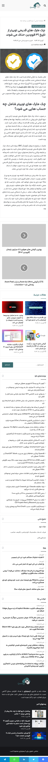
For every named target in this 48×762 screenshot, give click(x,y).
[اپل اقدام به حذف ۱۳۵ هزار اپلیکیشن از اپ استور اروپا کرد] (35, 308)
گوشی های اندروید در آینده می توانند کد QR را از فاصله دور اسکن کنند (36, 346)
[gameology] (35, 5)
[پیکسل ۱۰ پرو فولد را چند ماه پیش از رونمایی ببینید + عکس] (39, 714)
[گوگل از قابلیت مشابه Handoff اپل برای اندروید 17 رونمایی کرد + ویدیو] (12, 336)
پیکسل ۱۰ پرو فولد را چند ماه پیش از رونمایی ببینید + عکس (17, 712)
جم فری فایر (41, 538)
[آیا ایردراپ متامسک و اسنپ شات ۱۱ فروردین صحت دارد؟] (39, 736)
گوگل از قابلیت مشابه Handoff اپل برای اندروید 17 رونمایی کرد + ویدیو (13, 347)
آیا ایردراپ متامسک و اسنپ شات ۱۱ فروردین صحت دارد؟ (18, 734)
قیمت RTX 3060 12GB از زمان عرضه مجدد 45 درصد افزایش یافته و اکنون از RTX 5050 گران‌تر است (23, 461)
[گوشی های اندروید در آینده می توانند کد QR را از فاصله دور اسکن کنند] (35, 335)
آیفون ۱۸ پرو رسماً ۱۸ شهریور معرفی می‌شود (29, 383)
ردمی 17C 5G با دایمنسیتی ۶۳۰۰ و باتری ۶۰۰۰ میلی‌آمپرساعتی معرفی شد (28, 494)
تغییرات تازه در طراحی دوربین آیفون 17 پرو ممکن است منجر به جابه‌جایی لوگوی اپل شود (16, 723)
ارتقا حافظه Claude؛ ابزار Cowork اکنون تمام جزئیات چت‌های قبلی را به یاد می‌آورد (25, 488)
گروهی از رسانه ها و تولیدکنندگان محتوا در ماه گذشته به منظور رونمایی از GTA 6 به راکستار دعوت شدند (24, 408)
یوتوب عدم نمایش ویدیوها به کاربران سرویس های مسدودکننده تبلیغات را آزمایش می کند (13, 319)
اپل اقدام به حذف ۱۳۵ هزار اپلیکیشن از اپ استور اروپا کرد (35, 318)
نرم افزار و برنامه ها (27, 21)
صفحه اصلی (39, 21)
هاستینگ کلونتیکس (29, 532)
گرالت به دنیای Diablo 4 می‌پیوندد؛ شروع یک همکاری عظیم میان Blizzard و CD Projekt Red (25, 501)
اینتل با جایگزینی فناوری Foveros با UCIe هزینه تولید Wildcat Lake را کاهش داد (24, 422)
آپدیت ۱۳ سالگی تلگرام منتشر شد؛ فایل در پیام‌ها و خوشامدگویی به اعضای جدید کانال (26, 441)
